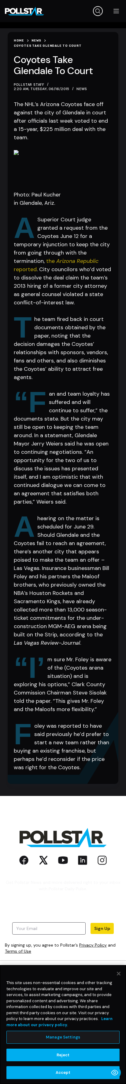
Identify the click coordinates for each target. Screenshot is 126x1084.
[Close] (118, 973)
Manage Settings (63, 1037)
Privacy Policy (93, 945)
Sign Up (102, 928)
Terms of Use (18, 951)
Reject (63, 1055)
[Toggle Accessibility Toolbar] (114, 1072)
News (81, 89)
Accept (63, 1072)
